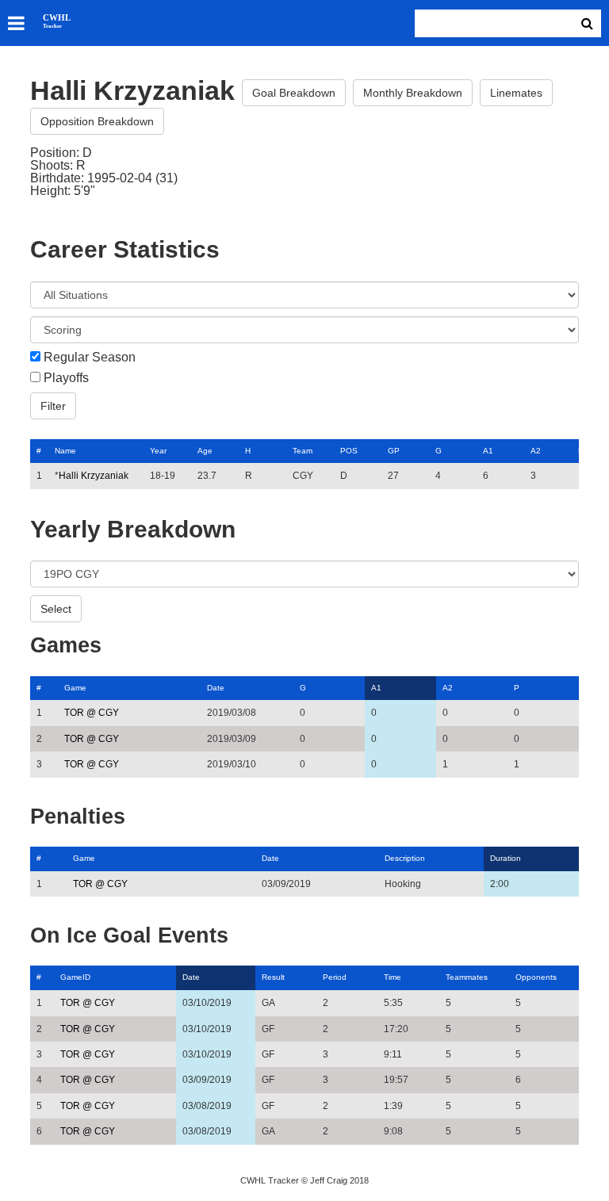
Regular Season (90, 357)
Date (215, 687)
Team (302, 450)
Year (158, 450)
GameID (75, 977)
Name (65, 450)
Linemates (516, 92)
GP (394, 450)
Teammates (467, 977)
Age (205, 450)
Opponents (536, 977)
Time (392, 977)
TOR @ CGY (91, 712)
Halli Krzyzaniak (93, 475)
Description (405, 858)
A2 (535, 450)
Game (75, 687)
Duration (505, 858)
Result (273, 977)
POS (349, 450)
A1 (488, 450)
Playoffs (66, 378)
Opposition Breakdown (97, 121)
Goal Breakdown (293, 92)
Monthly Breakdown (412, 92)
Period (335, 977)
